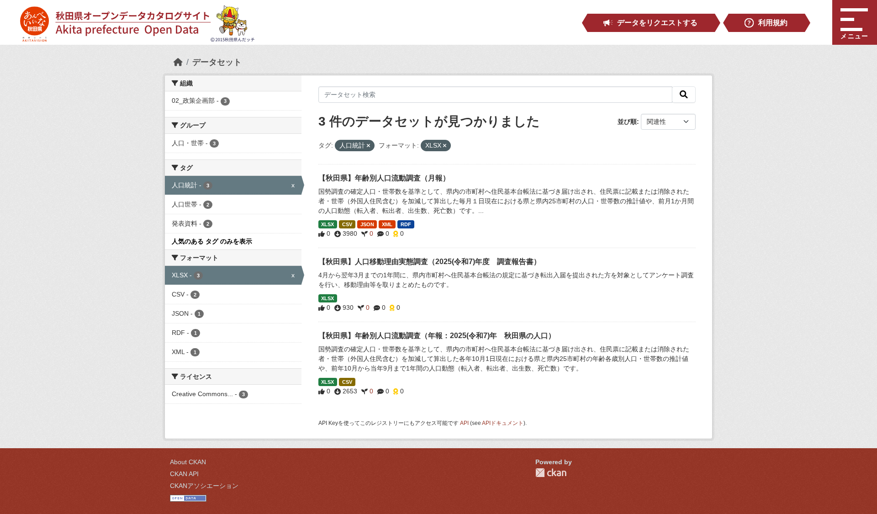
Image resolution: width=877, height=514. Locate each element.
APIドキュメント (502, 423)
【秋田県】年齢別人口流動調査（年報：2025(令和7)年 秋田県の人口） (436, 335)
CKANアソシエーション (204, 485)
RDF (406, 224)
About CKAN (188, 462)
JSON (367, 224)
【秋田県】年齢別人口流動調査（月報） (384, 178)
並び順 (627, 121)
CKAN (550, 472)
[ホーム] (178, 62)
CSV (347, 224)
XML (387, 224)
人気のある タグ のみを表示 (212, 241)
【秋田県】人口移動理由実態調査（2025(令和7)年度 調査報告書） (429, 261)
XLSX (327, 224)
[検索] (684, 94)
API (464, 423)
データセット (217, 62)
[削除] (368, 145)
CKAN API (184, 473)
